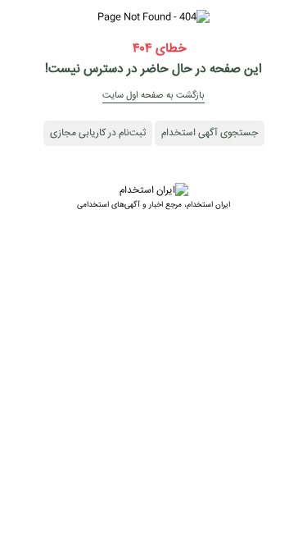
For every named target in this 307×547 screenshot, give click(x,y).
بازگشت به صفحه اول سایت (153, 96)
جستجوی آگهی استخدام (209, 133)
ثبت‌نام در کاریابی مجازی (98, 133)
